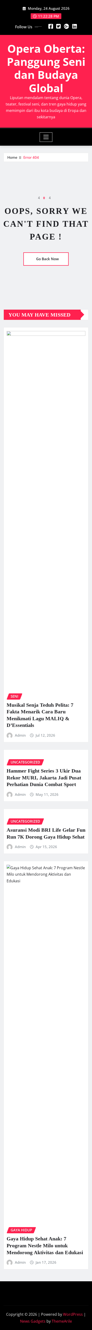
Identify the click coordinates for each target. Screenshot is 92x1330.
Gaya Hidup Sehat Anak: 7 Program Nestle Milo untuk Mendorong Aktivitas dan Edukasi (45, 1245)
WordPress (73, 1314)
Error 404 (31, 157)
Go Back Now (47, 258)
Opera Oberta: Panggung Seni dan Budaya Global (46, 68)
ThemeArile (62, 1321)
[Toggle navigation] (46, 137)
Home (12, 157)
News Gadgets (33, 1321)
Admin (20, 735)
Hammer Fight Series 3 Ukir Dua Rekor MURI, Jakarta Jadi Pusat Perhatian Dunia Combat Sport (44, 777)
